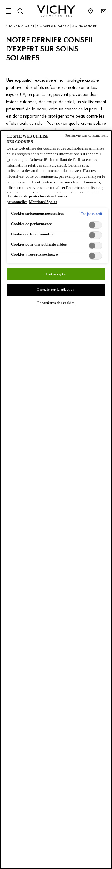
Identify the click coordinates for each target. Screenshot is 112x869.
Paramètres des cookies (56, 302)
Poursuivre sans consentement (86, 135)
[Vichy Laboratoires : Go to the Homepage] (56, 11)
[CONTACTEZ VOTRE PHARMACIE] (93, 11)
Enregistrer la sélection (56, 289)
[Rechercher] (20, 11)
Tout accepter (56, 274)
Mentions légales (43, 202)
